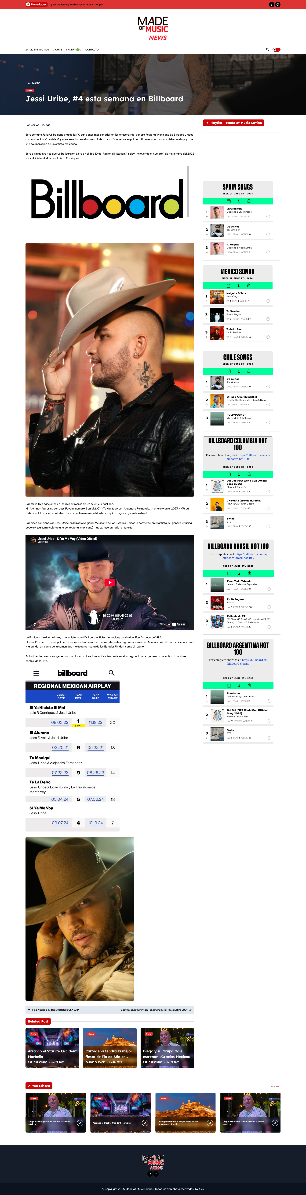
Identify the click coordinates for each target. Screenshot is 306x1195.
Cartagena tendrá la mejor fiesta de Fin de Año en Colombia (108, 1057)
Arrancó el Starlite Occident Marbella (112, 1123)
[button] (277, 1112)
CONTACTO (91, 49)
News (29, 90)
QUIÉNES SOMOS (39, 49)
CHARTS (57, 49)
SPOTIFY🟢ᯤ (73, 49)
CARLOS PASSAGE (37, 1062)
